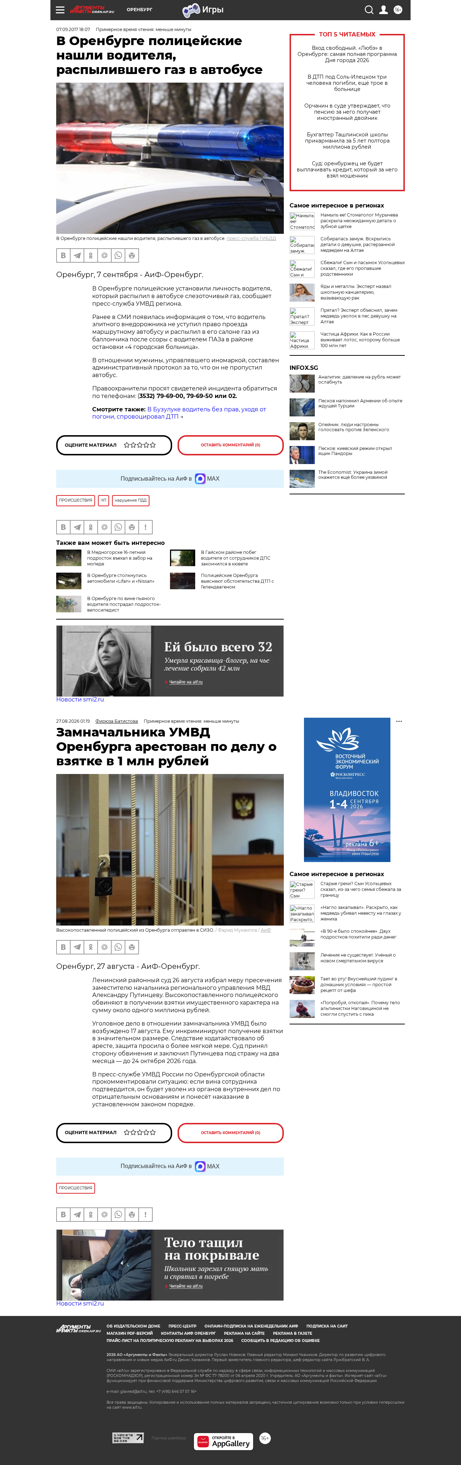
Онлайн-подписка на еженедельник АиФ (251, 1326)
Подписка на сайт (327, 1326)
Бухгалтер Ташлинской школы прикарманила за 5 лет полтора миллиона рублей (347, 141)
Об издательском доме (133, 1326)
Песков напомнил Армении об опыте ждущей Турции (360, 403)
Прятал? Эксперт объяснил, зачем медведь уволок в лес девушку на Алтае (359, 315)
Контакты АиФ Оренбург (188, 1333)
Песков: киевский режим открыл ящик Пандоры (355, 451)
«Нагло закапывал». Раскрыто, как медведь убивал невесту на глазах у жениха (361, 913)
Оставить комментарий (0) (230, 445)
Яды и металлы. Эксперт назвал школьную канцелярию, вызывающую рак (356, 292)
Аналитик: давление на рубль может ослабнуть (359, 380)
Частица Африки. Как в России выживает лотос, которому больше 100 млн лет (360, 339)
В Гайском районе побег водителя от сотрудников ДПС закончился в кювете (235, 558)
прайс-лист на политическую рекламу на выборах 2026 (170, 1340)
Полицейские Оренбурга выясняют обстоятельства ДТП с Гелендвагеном (237, 581)
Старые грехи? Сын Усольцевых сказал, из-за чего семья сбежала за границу (361, 889)
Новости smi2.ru (80, 699)
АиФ (266, 930)
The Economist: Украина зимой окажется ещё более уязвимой (353, 475)
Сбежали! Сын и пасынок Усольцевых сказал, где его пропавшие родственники (363, 268)
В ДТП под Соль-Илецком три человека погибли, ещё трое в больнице (347, 83)
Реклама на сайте (244, 1333)
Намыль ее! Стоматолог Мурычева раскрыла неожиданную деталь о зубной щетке (359, 220)
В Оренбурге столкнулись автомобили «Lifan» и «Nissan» (121, 578)
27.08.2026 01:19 (73, 721)
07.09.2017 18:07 (73, 29)
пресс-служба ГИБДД (251, 238)
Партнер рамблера (169, 1438)
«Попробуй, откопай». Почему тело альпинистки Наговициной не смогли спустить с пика (360, 1008)
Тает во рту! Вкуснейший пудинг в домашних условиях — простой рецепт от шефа (359, 984)
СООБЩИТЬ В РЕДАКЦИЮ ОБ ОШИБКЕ (280, 1340)
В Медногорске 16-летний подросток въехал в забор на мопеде (119, 558)
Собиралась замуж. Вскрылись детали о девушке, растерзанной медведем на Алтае (358, 244)
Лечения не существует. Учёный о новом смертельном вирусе (358, 957)
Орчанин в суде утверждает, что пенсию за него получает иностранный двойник (347, 112)
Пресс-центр (182, 1326)
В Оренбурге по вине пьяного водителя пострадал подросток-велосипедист (124, 604)
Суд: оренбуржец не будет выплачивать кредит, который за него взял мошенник (347, 170)
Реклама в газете (292, 1333)
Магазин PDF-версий (130, 1333)
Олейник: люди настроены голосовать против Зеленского (353, 427)
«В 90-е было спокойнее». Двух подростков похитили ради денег (359, 934)
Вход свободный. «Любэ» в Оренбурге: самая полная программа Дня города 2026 (347, 54)
